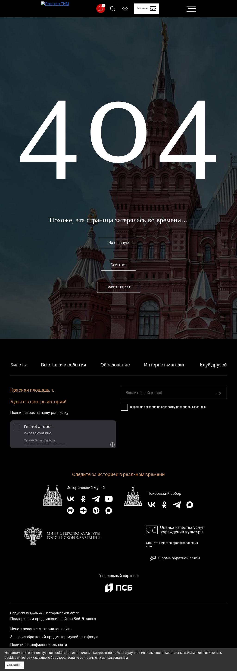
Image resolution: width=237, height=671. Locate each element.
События (118, 265)
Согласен (14, 665)
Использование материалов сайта (41, 629)
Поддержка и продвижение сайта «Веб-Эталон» (53, 619)
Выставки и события (63, 365)
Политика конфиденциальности (38, 645)
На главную (118, 243)
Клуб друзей (213, 365)
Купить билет (119, 287)
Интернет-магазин (165, 365)
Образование (115, 365)
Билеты (18, 365)
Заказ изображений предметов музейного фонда (54, 637)
